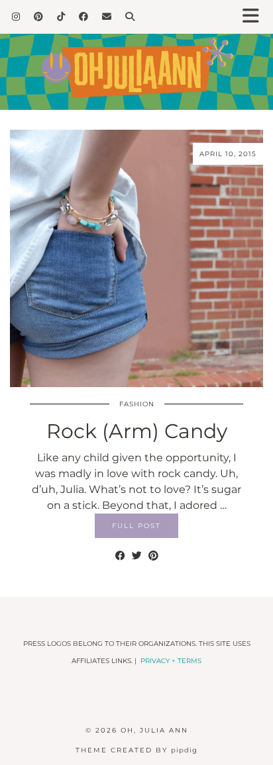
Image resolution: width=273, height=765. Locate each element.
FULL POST (136, 525)
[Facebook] (84, 16)
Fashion (136, 404)
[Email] (107, 16)
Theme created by (136, 750)
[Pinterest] (39, 16)
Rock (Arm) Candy (136, 431)
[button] (255, 17)
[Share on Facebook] (120, 556)
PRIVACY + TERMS (170, 660)
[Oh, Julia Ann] (136, 55)
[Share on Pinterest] (153, 556)
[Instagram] (16, 16)
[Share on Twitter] (137, 556)
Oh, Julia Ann (154, 730)
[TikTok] (61, 16)
